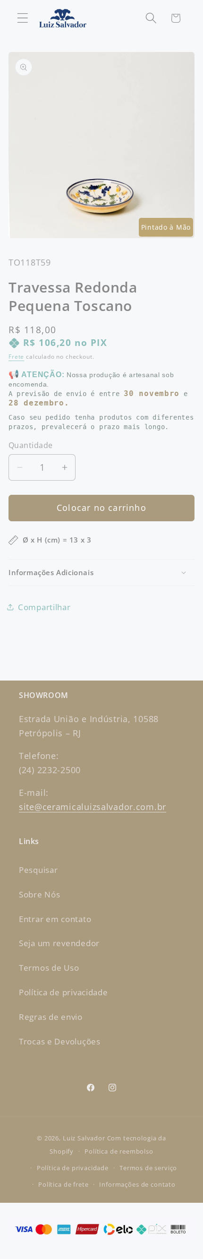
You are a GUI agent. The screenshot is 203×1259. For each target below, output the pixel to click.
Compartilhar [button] (44, 607)
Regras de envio (51, 1016)
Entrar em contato (55, 919)
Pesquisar (38, 869)
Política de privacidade (63, 992)
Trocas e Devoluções (60, 1041)
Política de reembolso (119, 1151)
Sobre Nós (39, 894)
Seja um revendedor (59, 943)
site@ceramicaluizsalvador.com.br (92, 806)
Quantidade (30, 445)
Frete (16, 357)
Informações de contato (137, 1184)
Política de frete (63, 1184)
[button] (22, 18)
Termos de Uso (49, 967)
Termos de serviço (148, 1168)
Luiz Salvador (84, 1138)
